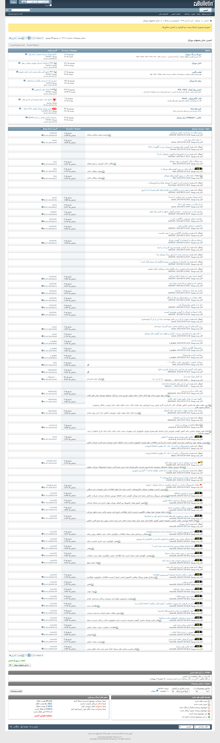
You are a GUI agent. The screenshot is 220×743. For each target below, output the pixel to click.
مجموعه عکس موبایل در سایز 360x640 (42, 118)
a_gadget (172, 343)
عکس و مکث (188, 582)
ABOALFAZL (172, 372)
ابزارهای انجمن (34, 45)
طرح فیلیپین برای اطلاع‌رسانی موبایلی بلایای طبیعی (168, 269)
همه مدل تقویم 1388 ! (184, 597)
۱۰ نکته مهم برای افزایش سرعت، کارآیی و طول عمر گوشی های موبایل (173, 334)
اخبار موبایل (196, 63)
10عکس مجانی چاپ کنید (183, 625)
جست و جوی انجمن (18, 45)
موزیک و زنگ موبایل (193, 54)
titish (174, 365)
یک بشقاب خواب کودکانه (183, 589)
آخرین (13, 38)
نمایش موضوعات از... (201, 688)
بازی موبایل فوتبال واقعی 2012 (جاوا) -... (36, 109)
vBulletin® (109, 737)
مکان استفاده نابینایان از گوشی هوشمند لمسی (183, 312)
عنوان (207, 129)
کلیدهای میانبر (163, 14)
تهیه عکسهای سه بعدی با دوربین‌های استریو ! (175, 611)
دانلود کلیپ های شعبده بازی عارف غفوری (34, 72)
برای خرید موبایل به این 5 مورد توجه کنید (181, 463)
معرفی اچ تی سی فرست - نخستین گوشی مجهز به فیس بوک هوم (176, 212)
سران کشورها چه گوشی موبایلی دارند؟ (173, 154)
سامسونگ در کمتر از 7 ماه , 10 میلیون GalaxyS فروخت (167, 446)
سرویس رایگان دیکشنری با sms (180, 508)
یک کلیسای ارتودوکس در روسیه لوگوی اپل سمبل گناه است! (165, 262)
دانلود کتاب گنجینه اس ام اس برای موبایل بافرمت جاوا (180, 370)
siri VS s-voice (196, 341)
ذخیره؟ (47, 5)
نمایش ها (69, 129)
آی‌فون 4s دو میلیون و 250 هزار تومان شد (185, 283)
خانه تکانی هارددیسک (184, 647)
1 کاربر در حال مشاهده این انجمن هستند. (182, 679)
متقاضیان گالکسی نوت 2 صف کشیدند (173, 233)
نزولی (153, 691)
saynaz (173, 142)
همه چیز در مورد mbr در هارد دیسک (179, 553)
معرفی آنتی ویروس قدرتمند (177, 567)
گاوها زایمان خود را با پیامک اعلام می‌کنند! (185, 276)
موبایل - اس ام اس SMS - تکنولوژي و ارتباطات (181, 21)
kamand (173, 149)
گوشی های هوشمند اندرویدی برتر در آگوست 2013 (168, 147)
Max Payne (172, 185)
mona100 (172, 496)
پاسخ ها (77, 129)
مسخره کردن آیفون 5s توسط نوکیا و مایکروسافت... (168, 183)
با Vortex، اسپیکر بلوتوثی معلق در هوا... (35, 63)
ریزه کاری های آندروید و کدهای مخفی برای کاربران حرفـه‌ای (178, 326)
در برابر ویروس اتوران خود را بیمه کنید (177, 561)
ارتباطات (187, 14)
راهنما (13, 2)
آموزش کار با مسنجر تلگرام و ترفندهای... (41, 81)
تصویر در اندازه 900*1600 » (182, 632)
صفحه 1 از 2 (36, 38)
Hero (174, 164)
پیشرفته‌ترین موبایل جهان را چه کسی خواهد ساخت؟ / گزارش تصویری (160, 471)
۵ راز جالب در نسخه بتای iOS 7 (190, 204)
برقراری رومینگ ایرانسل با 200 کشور (178, 501)
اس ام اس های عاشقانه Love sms (175, 384)
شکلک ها (48, 704)
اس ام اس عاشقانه (181, 418)
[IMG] (50, 706)
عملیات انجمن (176, 14)
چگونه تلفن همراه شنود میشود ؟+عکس (177, 437)
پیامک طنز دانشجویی (42, 90)
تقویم (193, 14)
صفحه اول (24, 727)
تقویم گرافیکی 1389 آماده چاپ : (180, 640)
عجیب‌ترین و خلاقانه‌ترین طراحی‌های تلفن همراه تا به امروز (165, 190)
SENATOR (172, 135)
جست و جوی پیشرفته (15, 14)
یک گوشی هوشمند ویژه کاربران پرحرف (173, 248)
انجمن (205, 10)
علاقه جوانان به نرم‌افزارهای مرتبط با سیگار (184, 298)
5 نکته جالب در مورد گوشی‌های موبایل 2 (177, 169)
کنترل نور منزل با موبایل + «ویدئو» (188, 291)
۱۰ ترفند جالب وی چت (193, 140)
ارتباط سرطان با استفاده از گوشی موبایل (185, 240)
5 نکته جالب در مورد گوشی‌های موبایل (179, 176)
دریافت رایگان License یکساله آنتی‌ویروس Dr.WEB (173, 575)
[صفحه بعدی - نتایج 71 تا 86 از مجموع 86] (21, 37)
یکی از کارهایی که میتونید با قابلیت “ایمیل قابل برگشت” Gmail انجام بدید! (163, 604)
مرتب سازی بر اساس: (180, 688)
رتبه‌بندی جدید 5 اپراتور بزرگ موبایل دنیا (173, 255)
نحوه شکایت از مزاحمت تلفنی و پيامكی (186, 133)
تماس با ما (34, 727)
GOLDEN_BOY (171, 465)
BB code (49, 701)
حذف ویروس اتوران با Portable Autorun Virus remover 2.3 (169, 532)
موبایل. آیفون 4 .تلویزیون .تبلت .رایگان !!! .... (184, 362)
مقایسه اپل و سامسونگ (192, 355)
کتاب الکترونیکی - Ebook (191, 99)
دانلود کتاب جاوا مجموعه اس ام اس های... (36, 100)
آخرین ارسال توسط (50, 129)
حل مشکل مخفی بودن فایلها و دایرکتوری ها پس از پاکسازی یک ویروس (164, 539)
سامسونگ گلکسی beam (192, 348)
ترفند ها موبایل (195, 81)
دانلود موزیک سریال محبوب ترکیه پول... (41, 54)
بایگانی (16, 727)
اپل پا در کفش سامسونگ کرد (190, 305)
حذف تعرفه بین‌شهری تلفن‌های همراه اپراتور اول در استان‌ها (169, 516)
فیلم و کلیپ (196, 72)
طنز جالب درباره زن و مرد (191, 391)
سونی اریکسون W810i (184, 493)
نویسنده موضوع (198, 129)
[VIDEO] (49, 709)
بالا (10, 665)
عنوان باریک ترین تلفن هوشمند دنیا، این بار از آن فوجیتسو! (165, 319)
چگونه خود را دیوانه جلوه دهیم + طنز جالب (185, 399)
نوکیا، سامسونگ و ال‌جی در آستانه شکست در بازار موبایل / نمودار (172, 485)
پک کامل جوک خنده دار (193, 377)
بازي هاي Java (196, 109)
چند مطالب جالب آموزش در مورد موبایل (185, 161)
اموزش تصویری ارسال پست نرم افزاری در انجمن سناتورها (186, 27)
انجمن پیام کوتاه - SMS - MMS (189, 90)
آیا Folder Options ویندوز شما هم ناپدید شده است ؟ (172, 546)
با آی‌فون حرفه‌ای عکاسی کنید (190, 226)
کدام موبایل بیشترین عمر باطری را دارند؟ (185, 197)
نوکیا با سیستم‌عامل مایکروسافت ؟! (174, 478)
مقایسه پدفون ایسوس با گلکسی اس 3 (186, 219)
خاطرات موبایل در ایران (185, 425)
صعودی (163, 691)
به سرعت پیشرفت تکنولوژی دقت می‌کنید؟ (176, 618)
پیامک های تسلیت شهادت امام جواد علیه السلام (183, 411)
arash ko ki (172, 427)
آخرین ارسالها (206, 14)
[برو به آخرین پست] (42, 135)
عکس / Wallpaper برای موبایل (188, 118)
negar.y (173, 448)
